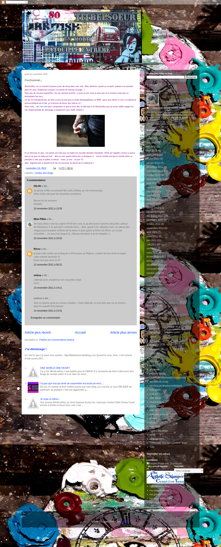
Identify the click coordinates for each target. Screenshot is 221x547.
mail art (153, 394)
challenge (155, 357)
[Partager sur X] (65, 168)
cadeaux (154, 349)
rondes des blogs (44, 173)
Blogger (125, 521)
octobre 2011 (153, 224)
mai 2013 (152, 146)
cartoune (154, 353)
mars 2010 (152, 301)
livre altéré (155, 390)
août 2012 (152, 183)
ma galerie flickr (158, 494)
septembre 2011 (155, 228)
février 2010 (153, 305)
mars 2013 (152, 154)
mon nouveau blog (159, 486)
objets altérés (157, 406)
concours (154, 361)
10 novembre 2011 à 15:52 (48, 238)
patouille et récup (159, 414)
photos (153, 418)
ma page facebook (159, 502)
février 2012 (153, 208)
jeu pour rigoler (158, 373)
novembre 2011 (155, 220)
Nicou (37, 249)
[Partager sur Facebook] (68, 168)
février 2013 (153, 158)
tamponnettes (157, 439)
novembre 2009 (155, 318)
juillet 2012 (152, 187)
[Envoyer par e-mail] (60, 168)
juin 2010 (152, 289)
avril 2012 (152, 199)
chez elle (43, 106)
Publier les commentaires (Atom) (56, 340)
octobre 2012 (154, 175)
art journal (155, 332)
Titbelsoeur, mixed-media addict (168, 108)
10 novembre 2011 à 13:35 (48, 208)
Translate (185, 477)
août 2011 (152, 232)
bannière (154, 341)
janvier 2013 (153, 163)
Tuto (152, 447)
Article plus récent (38, 332)
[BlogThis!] (62, 168)
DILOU (37, 186)
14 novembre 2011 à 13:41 (48, 310)
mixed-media (156, 402)
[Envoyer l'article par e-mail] (54, 168)
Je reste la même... (50, 399)
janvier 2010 (153, 309)
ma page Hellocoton (160, 498)
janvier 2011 (153, 260)
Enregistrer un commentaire (45, 317)
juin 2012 (152, 191)
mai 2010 (152, 293)
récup (153, 422)
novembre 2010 (155, 269)
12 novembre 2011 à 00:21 (48, 264)
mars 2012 (152, 203)
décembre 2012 (155, 167)
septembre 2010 (155, 277)
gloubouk (155, 369)
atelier (153, 337)
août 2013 (152, 134)
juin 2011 (151, 240)
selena (37, 275)
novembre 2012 (155, 171)
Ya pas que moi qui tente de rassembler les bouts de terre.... (72, 383)
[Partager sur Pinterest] (71, 168)
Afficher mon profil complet (161, 124)
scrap (152, 434)
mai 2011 (151, 244)
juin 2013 (152, 142)
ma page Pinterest (159, 490)
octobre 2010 (154, 273)
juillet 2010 (152, 285)
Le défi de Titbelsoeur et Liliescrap (168, 377)
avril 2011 (152, 248)
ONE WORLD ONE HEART (55, 368)
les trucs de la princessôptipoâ (166, 385)
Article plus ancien (123, 332)
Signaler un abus (158, 453)
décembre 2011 (155, 216)
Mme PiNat (40, 219)
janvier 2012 (153, 212)
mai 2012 (152, 195)
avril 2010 (152, 297)
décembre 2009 (155, 313)
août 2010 (152, 281)
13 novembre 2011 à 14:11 (48, 287)
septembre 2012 (155, 179)
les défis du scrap (159, 381)
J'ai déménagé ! (35, 349)
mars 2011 (152, 252)
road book (155, 426)
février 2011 (153, 256)
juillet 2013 (152, 138)
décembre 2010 (155, 265)
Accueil (80, 332)
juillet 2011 (152, 236)
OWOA (153, 410)
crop (152, 365)
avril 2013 (152, 150)
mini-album (155, 398)
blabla (153, 345)
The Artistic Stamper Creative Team (168, 443)
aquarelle (155, 328)
